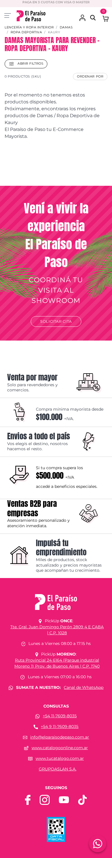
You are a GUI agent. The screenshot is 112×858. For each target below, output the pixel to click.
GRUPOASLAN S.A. (57, 769)
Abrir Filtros (29, 63)
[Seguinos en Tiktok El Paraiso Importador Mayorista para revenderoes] (82, 799)
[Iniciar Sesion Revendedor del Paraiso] (82, 15)
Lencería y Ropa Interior (29, 27)
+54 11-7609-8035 (60, 715)
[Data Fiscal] (56, 829)
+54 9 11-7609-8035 (59, 726)
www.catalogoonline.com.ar (60, 747)
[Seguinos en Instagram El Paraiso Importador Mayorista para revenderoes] (45, 799)
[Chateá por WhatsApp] (97, 843)
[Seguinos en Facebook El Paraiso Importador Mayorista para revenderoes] (27, 799)
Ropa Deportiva (26, 32)
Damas (66, 27)
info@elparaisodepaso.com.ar (59, 737)
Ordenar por (90, 76)
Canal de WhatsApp (83, 687)
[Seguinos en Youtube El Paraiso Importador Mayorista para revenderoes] (64, 799)
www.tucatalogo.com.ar (60, 758)
